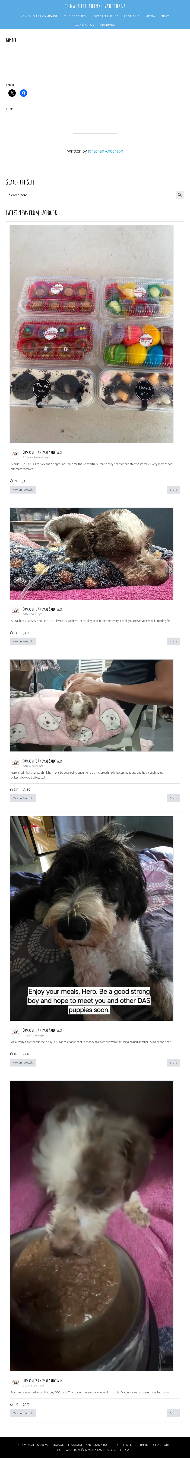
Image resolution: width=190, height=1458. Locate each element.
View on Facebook (23, 489)
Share (173, 489)
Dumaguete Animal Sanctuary (95, 6)
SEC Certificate (120, 1449)
